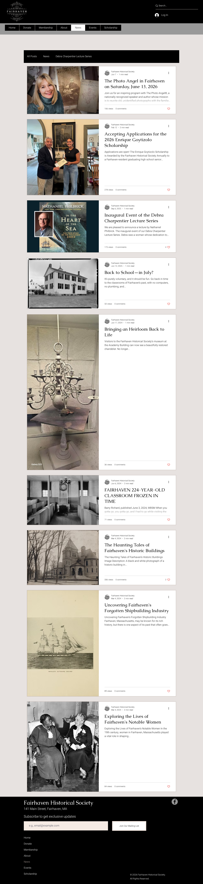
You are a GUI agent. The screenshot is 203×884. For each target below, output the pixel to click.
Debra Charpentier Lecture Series (74, 56)
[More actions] (170, 73)
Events (27, 868)
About (27, 856)
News (46, 56)
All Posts (32, 56)
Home (27, 838)
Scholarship (30, 874)
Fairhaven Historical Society (58, 802)
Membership (31, 850)
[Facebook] (175, 802)
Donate (28, 844)
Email (26, 819)
